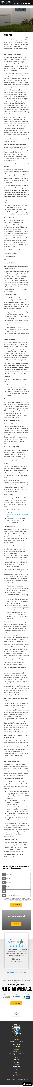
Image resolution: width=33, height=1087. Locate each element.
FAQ (16, 1069)
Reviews (16, 1061)
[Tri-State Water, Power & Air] (6, 2)
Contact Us (16, 1062)
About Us (16, 1059)
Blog (16, 1068)
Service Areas (16, 1066)
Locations (16, 1064)
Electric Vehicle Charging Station (16, 1053)
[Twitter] (16, 1047)
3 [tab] (20, 972)
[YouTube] (19, 1047)
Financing (16, 1054)
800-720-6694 (16, 1044)
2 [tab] (16, 972)
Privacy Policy (16, 1076)
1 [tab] (12, 972)
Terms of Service (16, 1074)
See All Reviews (16, 1003)
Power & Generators (16, 1051)
